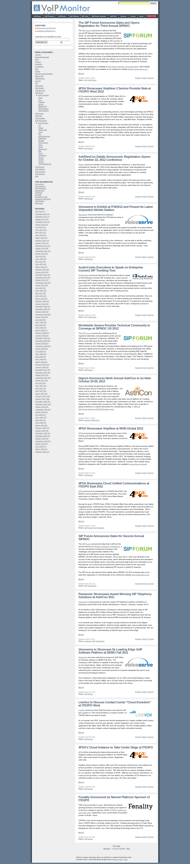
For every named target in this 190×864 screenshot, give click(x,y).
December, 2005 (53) (42, 433)
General (38, 62)
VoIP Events (92, 80)
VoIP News (37, 16)
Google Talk (42, 130)
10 (124, 849)
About (141, 16)
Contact (132, 16)
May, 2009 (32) (40, 325)
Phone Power (43, 143)
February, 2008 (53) (42, 365)
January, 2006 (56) (42, 431)
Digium (81, 165)
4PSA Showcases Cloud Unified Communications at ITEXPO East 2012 (113, 485)
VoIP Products (40, 118)
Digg (152, 78)
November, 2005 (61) (42, 436)
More (81, 74)
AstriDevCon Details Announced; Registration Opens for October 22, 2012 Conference (114, 158)
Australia (41, 102)
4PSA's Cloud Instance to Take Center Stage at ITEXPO (115, 747)
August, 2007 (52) (41, 380)
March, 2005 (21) (41, 449)
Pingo (40, 145)
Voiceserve (82, 215)
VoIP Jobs (85, 16)
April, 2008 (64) (40, 359)
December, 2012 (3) (42, 214)
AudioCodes (83, 275)
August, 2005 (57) (41, 444)
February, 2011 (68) (42, 269)
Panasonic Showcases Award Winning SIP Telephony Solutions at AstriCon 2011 (114, 595)
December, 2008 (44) (42, 338)
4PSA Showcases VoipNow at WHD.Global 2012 (110, 428)
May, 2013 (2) (40, 211)
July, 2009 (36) (40, 320)
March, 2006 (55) (41, 425)
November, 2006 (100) (43, 404)
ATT (39, 126)
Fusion (40, 128)
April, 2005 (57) (40, 447)
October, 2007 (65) (41, 375)
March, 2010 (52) (41, 299)
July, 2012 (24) (40, 227)
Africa (40, 98)
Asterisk (87, 420)
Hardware (87, 641)
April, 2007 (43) (40, 391)
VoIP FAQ (113, 16)
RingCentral (42, 149)
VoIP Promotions (41, 121)
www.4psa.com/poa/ (139, 464)
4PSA (80, 96)
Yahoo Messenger (44, 164)
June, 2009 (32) (41, 322)
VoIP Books (62, 16)
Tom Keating (39, 184)
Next (128, 849)
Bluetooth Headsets (42, 57)
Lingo (40, 132)
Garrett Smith (39, 191)
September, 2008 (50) (43, 346)
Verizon (41, 158)
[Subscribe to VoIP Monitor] (151, 16)
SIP (85, 80)
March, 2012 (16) (41, 238)
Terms (126, 859)
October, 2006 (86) (41, 407)
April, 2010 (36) (40, 296)
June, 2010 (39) (41, 291)
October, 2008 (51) (41, 343)
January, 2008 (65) (42, 367)
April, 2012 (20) (40, 235)
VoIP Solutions (99, 528)
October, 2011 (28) (41, 248)
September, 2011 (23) (43, 251)
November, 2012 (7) (42, 217)
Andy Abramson (40, 188)
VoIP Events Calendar (99, 16)
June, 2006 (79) (41, 417)
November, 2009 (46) (42, 309)
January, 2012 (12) (42, 243)
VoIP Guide (39, 203)
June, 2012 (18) (41, 230)
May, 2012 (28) (40, 232)
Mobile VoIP (39, 76)
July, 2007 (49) (40, 383)
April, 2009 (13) (40, 328)
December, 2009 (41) (42, 306)
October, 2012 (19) (41, 219)
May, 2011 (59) (40, 262)
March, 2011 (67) (41, 267)
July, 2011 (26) (40, 256)
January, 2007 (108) (42, 399)
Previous (107, 849)
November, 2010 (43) (42, 277)
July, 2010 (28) (40, 288)
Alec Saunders (40, 186)
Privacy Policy (118, 859)
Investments (39, 67)
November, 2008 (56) (42, 341)
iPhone (37, 71)
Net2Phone (42, 138)
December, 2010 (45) (42, 275)
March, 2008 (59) (41, 362)
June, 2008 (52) (41, 354)
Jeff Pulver (38, 193)
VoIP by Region (43, 95)
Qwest (40, 147)
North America (43, 109)
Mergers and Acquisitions (44, 74)
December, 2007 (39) (42, 370)
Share (144, 78)
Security (38, 81)
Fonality (99, 805)
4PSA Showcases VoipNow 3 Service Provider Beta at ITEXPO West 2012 (114, 90)
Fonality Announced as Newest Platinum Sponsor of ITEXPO (114, 798)
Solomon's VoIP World (43, 199)
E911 (37, 59)
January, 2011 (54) (41, 272)
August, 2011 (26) (41, 254)
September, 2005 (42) (43, 441)
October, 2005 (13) (41, 439)
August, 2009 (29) (41, 317)
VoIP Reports (39, 167)
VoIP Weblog (39, 201)
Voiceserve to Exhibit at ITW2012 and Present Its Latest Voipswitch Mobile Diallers (115, 208)
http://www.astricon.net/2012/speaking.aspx (96, 409)
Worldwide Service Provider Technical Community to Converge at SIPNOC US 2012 (114, 327)
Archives (123, 16)
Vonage (41, 162)
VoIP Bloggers (40, 90)
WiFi (36, 176)
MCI (39, 134)
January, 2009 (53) (42, 336)
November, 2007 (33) (42, 373)
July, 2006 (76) (40, 415)
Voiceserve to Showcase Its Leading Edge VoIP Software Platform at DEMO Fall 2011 (110, 651)
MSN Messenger (44, 136)
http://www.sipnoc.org (138, 69)
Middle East (42, 106)
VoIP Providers (49, 16)
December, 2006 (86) (42, 402)
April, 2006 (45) (40, 423)
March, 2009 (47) (41, 330)
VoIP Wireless (40, 174)
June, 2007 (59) (41, 386)
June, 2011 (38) (40, 259)
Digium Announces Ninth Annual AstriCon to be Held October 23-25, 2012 (114, 379)
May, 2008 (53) (40, 357)
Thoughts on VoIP (41, 197)
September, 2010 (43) (43, 283)
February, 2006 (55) (42, 428)
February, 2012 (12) (42, 240)
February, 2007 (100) (42, 396)
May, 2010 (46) (40, 293)
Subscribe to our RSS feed (46, 28)
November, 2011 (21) (42, 246)
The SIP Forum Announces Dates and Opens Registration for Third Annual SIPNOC (108, 24)
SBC (40, 151)
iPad (36, 69)
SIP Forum (86, 31)
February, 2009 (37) (42, 333)
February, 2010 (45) (42, 301)
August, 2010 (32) (41, 285)
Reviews (138, 78)
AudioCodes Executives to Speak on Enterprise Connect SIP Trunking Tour (110, 269)
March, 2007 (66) (41, 394)
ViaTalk (41, 160)
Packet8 (41, 141)
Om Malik (38, 195)
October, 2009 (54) (41, 312)
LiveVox (81, 710)
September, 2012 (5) (42, 222)
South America (43, 111)
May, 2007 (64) (40, 388)
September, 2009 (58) (43, 314)
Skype (40, 153)
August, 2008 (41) (41, 349)
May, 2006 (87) (40, 420)
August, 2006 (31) (41, 412)
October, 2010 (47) (41, 280)
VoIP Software (74, 16)
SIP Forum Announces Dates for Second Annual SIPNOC (111, 537)
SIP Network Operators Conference (105, 546)
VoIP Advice (39, 86)
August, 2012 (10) (41, 225)
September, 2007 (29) (43, 378)
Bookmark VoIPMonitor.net (46, 31)
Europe (41, 104)
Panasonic (82, 602)
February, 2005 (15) (42, 452)
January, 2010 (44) (42, 304)
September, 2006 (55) (43, 410)
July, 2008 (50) (40, 351)
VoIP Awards (39, 88)
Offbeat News (40, 79)
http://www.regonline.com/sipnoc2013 (123, 67)
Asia (39, 100)
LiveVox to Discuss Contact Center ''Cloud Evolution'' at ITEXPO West (114, 703)
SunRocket (42, 155)
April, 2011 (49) (40, 264)
